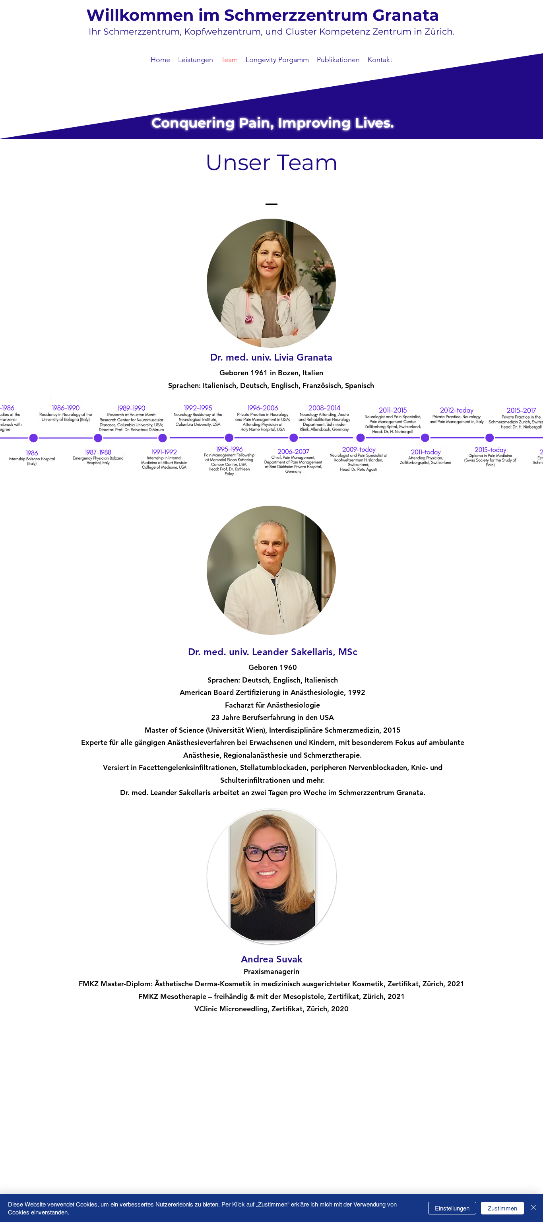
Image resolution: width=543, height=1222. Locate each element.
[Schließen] (533, 1208)
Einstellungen (452, 1208)
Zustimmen (502, 1208)
